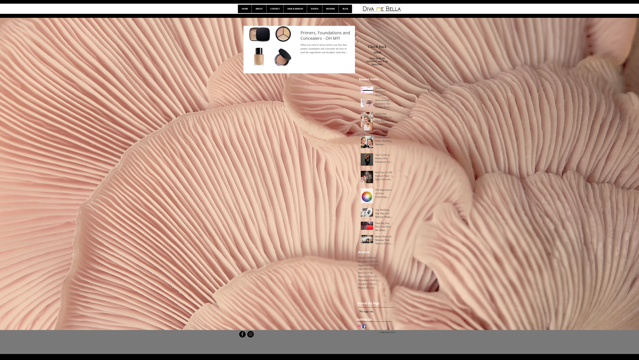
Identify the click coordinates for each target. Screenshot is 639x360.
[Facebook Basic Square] (364, 326)
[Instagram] (359, 326)
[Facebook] (242, 334)
